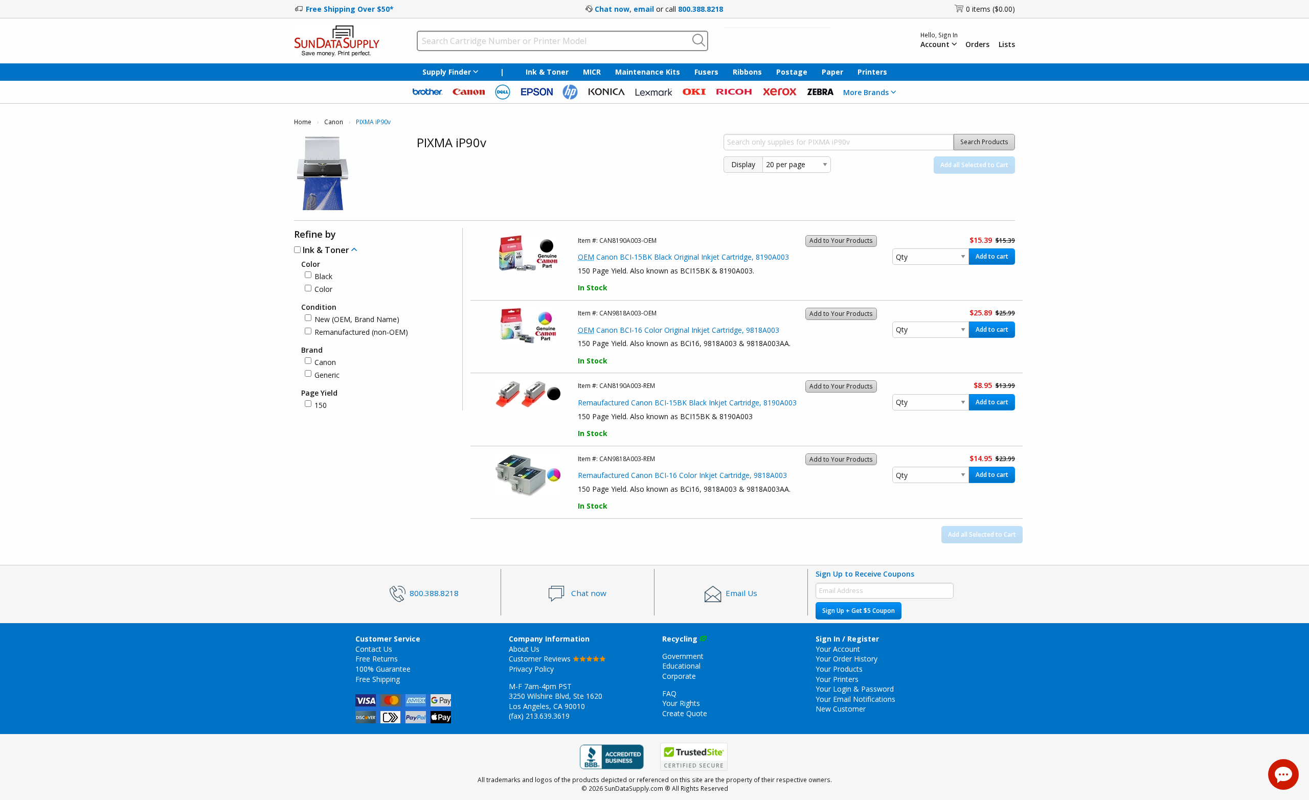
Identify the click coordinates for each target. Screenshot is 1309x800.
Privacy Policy (531, 669)
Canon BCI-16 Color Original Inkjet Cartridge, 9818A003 (678, 330)
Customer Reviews (541, 659)
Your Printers (837, 679)
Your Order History (846, 659)
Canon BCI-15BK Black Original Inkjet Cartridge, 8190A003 (683, 257)
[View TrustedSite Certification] (694, 757)
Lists (1007, 44)
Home (302, 122)
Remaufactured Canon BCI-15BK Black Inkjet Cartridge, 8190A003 (687, 402)
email (644, 9)
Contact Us (373, 649)
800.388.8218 (700, 9)
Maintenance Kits (647, 72)
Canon (333, 122)
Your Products (839, 669)
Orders (977, 44)
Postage (791, 72)
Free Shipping (377, 679)
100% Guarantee (383, 669)
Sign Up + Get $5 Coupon (858, 610)
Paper (832, 72)
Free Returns (376, 659)
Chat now (612, 9)
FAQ (669, 693)
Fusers (706, 72)
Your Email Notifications (855, 699)
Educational (681, 666)
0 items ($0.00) (990, 9)
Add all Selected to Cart (974, 165)
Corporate (679, 676)
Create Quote (684, 713)
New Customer (841, 709)
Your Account (838, 649)
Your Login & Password (855, 689)
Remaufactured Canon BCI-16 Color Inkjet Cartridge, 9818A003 (682, 475)
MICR (592, 72)
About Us (524, 649)
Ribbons (747, 72)
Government (683, 656)
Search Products (984, 142)
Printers (872, 72)
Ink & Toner (547, 72)
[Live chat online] (1283, 774)
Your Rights (681, 703)
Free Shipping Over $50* (350, 9)
